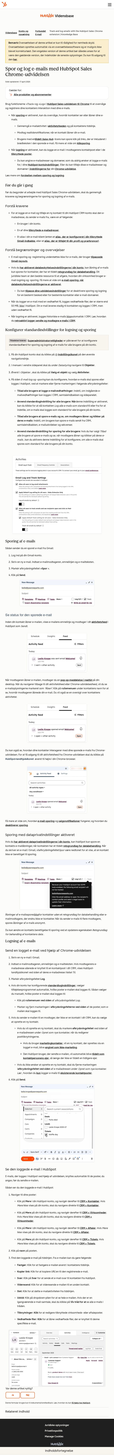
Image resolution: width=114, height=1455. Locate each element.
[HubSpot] (4, 4)
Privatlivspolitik (53, 1430)
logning (20, 149)
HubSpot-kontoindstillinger (43, 164)
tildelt (38, 139)
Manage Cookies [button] (54, 1436)
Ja (13, 1395)
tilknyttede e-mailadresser (44, 230)
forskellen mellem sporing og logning (42, 175)
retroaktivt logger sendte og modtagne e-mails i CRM (45, 320)
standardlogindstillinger (62, 985)
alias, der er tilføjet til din (71, 241)
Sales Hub (47, 139)
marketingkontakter (51, 1043)
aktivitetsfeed (99, 622)
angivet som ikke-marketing (61, 1047)
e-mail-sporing (46, 821)
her (15, 59)
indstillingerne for (39, 169)
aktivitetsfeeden (57, 126)
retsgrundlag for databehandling (76, 271)
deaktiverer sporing (16, 825)
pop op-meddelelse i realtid (76, 680)
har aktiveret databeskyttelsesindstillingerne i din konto (52, 267)
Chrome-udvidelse (65, 169)
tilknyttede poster (21, 154)
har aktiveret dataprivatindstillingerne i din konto (42, 841)
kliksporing (83, 143)
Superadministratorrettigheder (45, 340)
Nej (27, 1395)
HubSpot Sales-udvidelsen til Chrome (68, 104)
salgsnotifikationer (69, 821)
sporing (20, 115)
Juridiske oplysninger (57, 1425)
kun (38, 1073)
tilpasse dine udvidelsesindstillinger (45, 291)
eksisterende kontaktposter (76, 1073)
